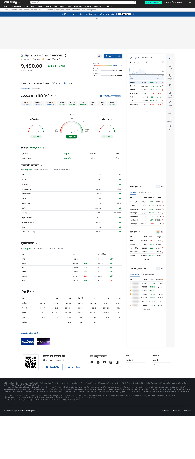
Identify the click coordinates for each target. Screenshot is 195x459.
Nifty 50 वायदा (134, 93)
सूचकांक (137, 57)
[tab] (26, 103)
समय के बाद (34, 10)
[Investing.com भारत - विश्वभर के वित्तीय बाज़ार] (12, 2)
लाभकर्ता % (142, 192)
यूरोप (62, 10)
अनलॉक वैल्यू (116, 65)
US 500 (132, 97)
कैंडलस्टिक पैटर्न (36, 89)
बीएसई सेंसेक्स (133, 86)
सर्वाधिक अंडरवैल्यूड (135, 274)
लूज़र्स (150, 192)
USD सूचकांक (134, 104)
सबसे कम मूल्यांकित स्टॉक (139, 268)
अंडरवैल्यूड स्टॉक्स (91, 10)
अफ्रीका (83, 10)
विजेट (127, 365)
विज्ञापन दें (155, 360)
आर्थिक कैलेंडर (78, 6)
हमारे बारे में (155, 355)
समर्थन (154, 365)
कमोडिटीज (145, 57)
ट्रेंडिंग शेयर (133, 232)
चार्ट (30, 83)
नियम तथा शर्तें (165, 411)
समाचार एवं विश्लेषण (41, 83)
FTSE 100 (133, 100)
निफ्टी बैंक (132, 90)
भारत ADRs (50, 10)
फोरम (70, 83)
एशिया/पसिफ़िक (76, 10)
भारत (20, 10)
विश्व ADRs (42, 10)
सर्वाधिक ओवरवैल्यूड (148, 274)
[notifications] (186, 2)
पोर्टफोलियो (129, 360)
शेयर (6, 10)
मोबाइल (128, 355)
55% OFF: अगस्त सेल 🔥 (153, 2)
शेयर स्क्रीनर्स (88, 6)
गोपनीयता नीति (176, 411)
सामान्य (23, 83)
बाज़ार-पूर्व (26, 10)
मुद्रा (131, 57)
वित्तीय (54, 83)
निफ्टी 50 (132, 82)
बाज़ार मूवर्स (134, 186)
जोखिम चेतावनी (187, 411)
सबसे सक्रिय (133, 192)
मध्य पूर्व (68, 10)
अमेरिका (57, 10)
